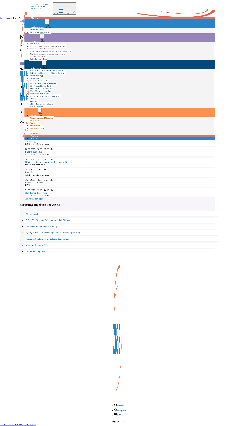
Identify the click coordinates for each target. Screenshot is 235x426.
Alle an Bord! (32, 214)
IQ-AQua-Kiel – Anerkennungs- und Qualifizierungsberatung (53, 232)
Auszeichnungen (35, 126)
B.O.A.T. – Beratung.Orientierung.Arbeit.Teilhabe (47, 46)
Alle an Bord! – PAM (37, 44)
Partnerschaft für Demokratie (40, 94)
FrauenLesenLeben (36, 76)
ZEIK (32, 99)
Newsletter (33, 123)
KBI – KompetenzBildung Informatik (43, 83)
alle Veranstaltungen (33, 198)
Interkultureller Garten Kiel (39, 81)
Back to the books (33, 151)
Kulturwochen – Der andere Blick (41, 88)
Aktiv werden (35, 121)
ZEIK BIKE (34, 101)
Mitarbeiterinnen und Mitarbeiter (41, 118)
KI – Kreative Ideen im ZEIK (40, 86)
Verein (33, 115)
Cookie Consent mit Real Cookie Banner (18, 424)
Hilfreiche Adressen (37, 128)
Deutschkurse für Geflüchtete (40, 32)
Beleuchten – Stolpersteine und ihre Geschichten (47, 71)
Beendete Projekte (36, 106)
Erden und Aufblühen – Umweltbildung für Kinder (47, 73)
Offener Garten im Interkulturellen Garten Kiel (46, 162)
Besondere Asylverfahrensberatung (42, 49)
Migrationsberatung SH (38, 56)
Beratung (35, 41)
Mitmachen (36, 68)
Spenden (34, 138)
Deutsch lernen (37, 27)
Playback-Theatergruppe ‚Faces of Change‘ (45, 96)
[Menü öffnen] (47, 21)
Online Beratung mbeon (38, 59)
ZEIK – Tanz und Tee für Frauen (41, 104)
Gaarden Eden (35, 78)
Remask (29, 172)
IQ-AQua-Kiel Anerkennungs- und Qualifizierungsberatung (50, 51)
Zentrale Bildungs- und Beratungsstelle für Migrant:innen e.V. (39, 6)
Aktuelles (35, 18)
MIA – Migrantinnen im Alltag (40, 91)
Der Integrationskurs (37, 30)
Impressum (34, 131)
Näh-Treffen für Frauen (36, 193)
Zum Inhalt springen (9, 18)
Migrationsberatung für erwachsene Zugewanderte (47, 54)
